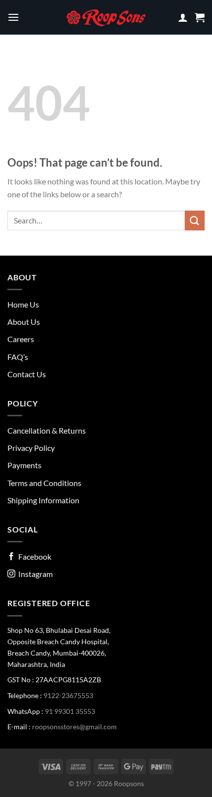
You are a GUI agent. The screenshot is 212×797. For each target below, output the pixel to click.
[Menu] (13, 17)
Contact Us (26, 374)
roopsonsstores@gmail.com (74, 726)
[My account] (183, 17)
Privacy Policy (31, 447)
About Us (23, 321)
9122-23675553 (68, 695)
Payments (24, 465)
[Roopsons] (106, 17)
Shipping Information (43, 500)
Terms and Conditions (44, 482)
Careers (20, 339)
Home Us (23, 304)
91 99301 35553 (70, 711)
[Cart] (200, 17)
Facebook (33, 556)
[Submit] (195, 220)
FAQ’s (17, 356)
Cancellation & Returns (46, 430)
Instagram (34, 573)
